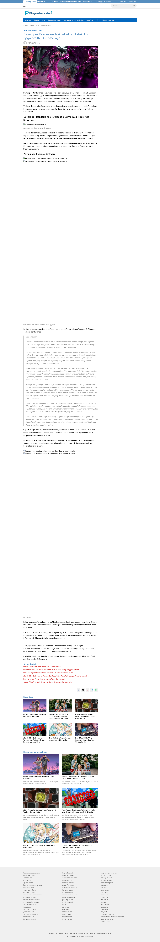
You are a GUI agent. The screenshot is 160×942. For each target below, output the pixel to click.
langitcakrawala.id (29, 919)
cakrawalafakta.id (68, 883)
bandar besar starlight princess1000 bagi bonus (117, 26)
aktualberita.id (67, 880)
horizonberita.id (67, 890)
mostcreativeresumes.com (32, 895)
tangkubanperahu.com (109, 873)
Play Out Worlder (87, 936)
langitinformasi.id (68, 873)
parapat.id (104, 907)
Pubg (97, 20)
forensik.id (65, 909)
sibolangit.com (106, 875)
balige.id (104, 912)
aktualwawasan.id (68, 897)
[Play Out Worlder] (38, 13)
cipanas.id (104, 895)
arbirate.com (105, 921)
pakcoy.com (66, 914)
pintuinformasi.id (68, 885)
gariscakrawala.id (29, 912)
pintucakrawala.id (68, 875)
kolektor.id (104, 885)
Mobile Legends (108, 20)
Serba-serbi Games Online (73, 20)
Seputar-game (39, 20)
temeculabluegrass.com (31, 873)
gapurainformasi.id (29, 909)
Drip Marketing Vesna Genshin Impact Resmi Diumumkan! (44, 679)
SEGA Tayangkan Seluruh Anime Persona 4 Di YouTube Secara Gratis (48, 673)
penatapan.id (105, 909)
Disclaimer (89, 933)
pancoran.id (105, 890)
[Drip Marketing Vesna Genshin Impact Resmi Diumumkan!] (60, 729)
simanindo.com (106, 880)
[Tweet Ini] (83, 690)
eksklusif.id (105, 897)
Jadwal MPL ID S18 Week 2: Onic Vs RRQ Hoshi (114, 2)
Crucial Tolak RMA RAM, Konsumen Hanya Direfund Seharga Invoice (47, 682)
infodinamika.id (67, 902)
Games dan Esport (54, 20)
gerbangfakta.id (67, 900)
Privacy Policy (70, 933)
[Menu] (24, 6)
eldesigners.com (29, 875)
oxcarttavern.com (29, 897)
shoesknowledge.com (31, 902)
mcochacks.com (29, 892)
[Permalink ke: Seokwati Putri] (25, 43)
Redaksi (80, 933)
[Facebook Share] (78, 690)
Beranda (28, 20)
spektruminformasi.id (69, 895)
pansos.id (65, 907)
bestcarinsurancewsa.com (32, 885)
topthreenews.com (107, 914)
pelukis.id (104, 888)
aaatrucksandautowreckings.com (112, 917)
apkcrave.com (28, 883)
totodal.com (27, 880)
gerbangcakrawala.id (30, 914)
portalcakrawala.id (68, 892)
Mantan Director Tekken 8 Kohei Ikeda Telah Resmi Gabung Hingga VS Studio (60, 2)
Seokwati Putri (32, 42)
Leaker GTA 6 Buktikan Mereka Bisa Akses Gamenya (42, 667)
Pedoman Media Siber (104, 933)
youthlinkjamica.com (108, 919)
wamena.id (105, 904)
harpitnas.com (67, 917)
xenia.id (103, 902)
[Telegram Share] (91, 690)
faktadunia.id (27, 907)
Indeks (51, 933)
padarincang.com (107, 883)
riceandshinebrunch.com (31, 900)
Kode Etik (59, 933)
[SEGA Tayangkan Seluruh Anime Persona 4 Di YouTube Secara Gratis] (86, 705)
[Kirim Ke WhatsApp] (96, 690)
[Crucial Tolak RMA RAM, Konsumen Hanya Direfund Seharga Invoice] (86, 729)
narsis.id (65, 904)
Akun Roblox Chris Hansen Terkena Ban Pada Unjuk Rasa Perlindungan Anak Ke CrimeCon (55, 676)
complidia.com (28, 888)
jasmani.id (104, 892)
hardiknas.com (67, 912)
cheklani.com (28, 878)
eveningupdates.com (30, 890)
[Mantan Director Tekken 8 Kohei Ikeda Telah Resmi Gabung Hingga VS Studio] (60, 705)
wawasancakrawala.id (69, 878)
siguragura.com (106, 878)
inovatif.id (104, 900)
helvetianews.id (28, 917)
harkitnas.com (67, 919)
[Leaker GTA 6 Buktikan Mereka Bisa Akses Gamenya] (34, 705)
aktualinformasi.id (29, 904)
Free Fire (90, 20)
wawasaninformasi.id (69, 888)
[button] (134, 5)
